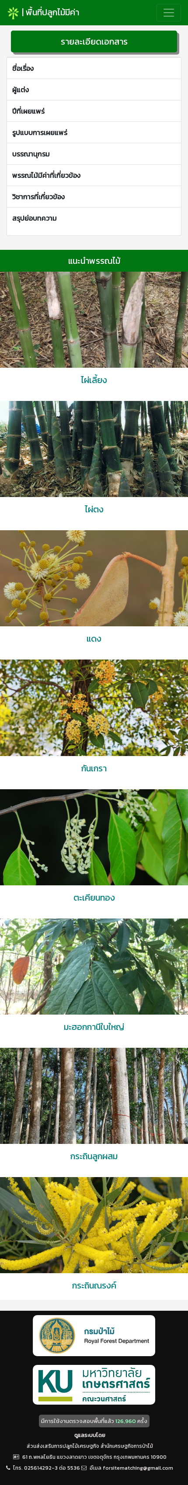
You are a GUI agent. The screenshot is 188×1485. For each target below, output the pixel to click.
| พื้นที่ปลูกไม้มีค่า (49, 12)
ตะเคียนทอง (94, 897)
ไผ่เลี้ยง (94, 380)
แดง (94, 638)
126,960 (125, 1421)
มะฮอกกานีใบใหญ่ (94, 1026)
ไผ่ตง (94, 509)
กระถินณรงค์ (94, 1285)
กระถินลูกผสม (94, 1156)
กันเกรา (94, 768)
